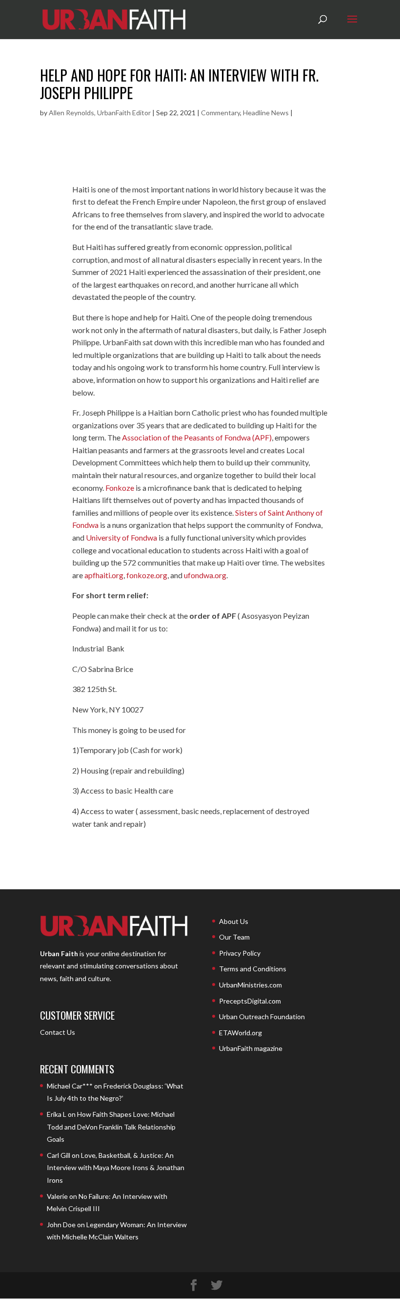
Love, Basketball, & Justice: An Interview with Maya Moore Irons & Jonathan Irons (115, 1167)
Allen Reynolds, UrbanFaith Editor (100, 112)
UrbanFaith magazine (250, 1048)
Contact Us (57, 1032)
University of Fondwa (121, 537)
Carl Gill (58, 1155)
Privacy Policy (239, 953)
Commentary (220, 112)
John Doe (61, 1224)
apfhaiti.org (103, 575)
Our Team (234, 937)
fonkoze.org (146, 575)
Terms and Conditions (252, 968)
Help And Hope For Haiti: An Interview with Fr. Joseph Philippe (179, 84)
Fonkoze (119, 487)
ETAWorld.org (240, 1032)
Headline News (266, 112)
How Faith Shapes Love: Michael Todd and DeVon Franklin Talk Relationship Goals (111, 1126)
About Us (233, 921)
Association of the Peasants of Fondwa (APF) (196, 437)
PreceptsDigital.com (250, 1001)
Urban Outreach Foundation (262, 1016)
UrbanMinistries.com (250, 985)
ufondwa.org (205, 575)
